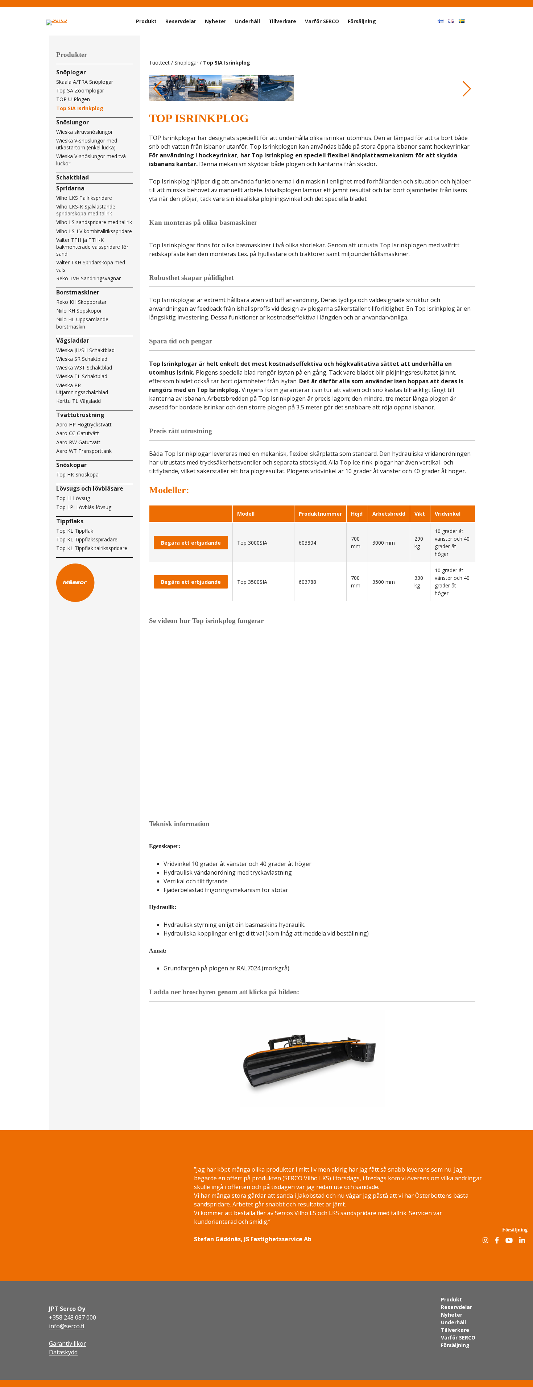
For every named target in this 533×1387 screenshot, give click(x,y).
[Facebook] (497, 1241)
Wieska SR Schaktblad (81, 358)
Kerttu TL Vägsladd (78, 400)
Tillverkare (282, 21)
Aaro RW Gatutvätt (78, 442)
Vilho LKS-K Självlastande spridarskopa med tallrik (85, 210)
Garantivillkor (67, 1343)
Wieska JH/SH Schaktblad (85, 350)
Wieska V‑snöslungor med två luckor (91, 159)
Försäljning (362, 21)
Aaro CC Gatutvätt (77, 433)
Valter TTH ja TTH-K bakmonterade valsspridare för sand (92, 246)
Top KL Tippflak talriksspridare (91, 548)
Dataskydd (63, 1352)
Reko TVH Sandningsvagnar (88, 278)
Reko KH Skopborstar (81, 301)
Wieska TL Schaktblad (81, 376)
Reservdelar (180, 21)
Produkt (146, 21)
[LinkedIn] (522, 1241)
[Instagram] (485, 1241)
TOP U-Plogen (73, 99)
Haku (479, 20)
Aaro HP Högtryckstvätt (84, 424)
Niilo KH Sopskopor (79, 310)
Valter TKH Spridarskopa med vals (90, 266)
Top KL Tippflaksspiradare (86, 539)
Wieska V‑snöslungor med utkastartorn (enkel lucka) (86, 144)
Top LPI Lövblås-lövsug (83, 507)
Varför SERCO (322, 21)
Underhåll (247, 21)
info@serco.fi (66, 1326)
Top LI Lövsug (73, 498)
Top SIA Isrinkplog (79, 108)
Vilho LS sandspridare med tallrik (94, 222)
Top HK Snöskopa (77, 474)
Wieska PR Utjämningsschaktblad (82, 389)
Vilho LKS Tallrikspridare (84, 197)
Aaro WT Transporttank (84, 450)
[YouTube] (509, 1241)
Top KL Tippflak (74, 530)
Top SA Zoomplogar (80, 90)
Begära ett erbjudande (191, 542)
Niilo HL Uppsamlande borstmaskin (82, 323)
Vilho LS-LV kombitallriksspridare (94, 231)
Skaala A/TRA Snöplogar (84, 81)
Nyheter (215, 21)
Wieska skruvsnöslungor (84, 131)
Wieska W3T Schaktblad (84, 367)
